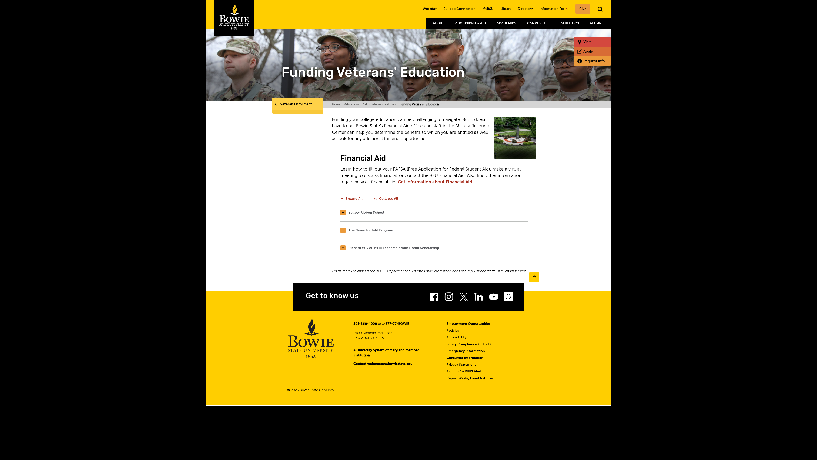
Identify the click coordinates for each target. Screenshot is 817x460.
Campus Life (538, 23)
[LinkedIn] (478, 298)
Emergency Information (466, 351)
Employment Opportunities (468, 324)
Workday (430, 9)
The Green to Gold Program (371, 230)
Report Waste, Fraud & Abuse (470, 378)
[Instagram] (449, 298)
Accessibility (456, 337)
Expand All (354, 199)
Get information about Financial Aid (435, 182)
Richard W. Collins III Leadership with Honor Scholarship (394, 248)
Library (505, 9)
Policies (453, 330)
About (438, 23)
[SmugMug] (508, 298)
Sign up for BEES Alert (464, 371)
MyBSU (488, 9)
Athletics (569, 23)
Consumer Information (465, 358)
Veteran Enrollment (296, 104)
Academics (506, 23)
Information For (552, 9)
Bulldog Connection (459, 9)
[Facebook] (434, 298)
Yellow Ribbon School (366, 212)
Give (582, 9)
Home (337, 104)
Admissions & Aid (470, 23)
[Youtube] (493, 298)
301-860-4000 (365, 324)
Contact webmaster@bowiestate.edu (383, 364)
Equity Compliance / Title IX (469, 344)
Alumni (596, 23)
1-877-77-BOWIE (395, 324)
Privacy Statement (461, 365)
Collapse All (388, 199)
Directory (525, 9)
